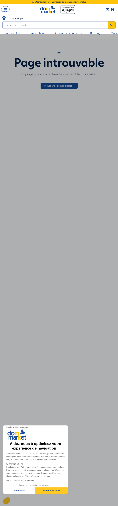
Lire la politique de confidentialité (20, 480)
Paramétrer (19, 490)
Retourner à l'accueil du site (59, 85)
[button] (6, 500)
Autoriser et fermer (51, 490)
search (112, 25)
